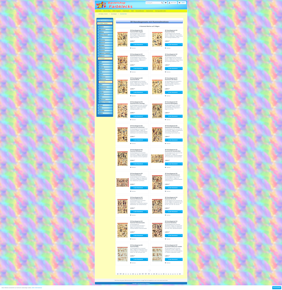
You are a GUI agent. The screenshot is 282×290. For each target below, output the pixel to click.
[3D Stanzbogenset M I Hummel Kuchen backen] (122, 63)
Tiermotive (101, 94)
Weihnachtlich (102, 99)
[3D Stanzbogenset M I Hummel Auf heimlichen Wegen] (122, 134)
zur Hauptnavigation (105, 20)
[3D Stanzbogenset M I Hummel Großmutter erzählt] (157, 254)
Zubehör (101, 113)
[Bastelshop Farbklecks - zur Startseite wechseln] (101, 5)
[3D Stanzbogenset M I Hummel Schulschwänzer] (157, 182)
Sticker (100, 108)
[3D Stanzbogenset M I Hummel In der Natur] (157, 87)
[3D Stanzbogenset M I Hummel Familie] (157, 39)
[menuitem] (155, 2)
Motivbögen (102, 45)
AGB (132, 11)
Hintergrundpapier (103, 34)
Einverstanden (276, 287)
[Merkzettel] (165, 2)
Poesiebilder (102, 50)
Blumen (101, 64)
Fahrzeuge (101, 67)
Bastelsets (101, 27)
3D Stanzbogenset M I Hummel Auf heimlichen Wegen (137, 126)
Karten (100, 37)
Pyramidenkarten (103, 87)
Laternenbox (102, 40)
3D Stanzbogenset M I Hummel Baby (136, 245)
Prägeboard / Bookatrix (104, 53)
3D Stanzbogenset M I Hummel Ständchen (171, 222)
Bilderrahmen (102, 29)
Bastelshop (117, 2)
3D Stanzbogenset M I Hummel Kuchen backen (137, 54)
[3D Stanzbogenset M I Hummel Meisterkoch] (122, 206)
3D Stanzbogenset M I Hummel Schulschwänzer (172, 174)
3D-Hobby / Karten (103, 23)
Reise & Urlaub (102, 89)
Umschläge (101, 110)
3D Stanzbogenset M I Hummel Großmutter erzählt (173, 245)
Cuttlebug (101, 32)
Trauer (100, 97)
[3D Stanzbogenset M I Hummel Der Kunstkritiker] (157, 158)
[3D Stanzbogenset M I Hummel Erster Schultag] (122, 111)
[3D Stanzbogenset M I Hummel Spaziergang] (157, 111)
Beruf (100, 62)
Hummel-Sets (102, 82)
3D (118, 274)
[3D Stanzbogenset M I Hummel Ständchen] (157, 230)
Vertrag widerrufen (160, 11)
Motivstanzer (102, 42)
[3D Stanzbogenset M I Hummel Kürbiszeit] (122, 182)
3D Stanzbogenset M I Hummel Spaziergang (171, 102)
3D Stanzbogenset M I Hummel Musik (136, 78)
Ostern (100, 84)
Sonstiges (101, 92)
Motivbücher (102, 48)
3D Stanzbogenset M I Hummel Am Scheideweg (172, 126)
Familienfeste (102, 69)
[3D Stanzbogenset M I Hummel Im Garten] (157, 63)
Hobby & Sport (102, 76)
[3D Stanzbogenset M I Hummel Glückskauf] (122, 158)
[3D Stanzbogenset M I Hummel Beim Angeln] (122, 39)
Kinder (100, 71)
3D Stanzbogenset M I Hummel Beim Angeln (136, 31)
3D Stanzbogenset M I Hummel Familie (171, 31)
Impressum (126, 11)
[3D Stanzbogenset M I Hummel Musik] (122, 87)
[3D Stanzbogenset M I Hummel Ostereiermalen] (122, 230)
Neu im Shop (106, 11)
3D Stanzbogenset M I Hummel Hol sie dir (171, 198)
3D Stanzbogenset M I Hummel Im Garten (171, 54)
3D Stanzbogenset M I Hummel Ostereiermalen (137, 222)
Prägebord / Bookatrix (104, 102)
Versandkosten (140, 11)
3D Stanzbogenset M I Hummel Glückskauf (136, 150)
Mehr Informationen (37, 287)
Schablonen (102, 56)
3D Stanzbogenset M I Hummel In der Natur (171, 78)
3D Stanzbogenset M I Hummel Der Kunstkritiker (173, 150)
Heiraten (101, 74)
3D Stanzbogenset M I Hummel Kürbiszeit (136, 174)
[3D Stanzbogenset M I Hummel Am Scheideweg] (157, 134)
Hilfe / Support (117, 11)
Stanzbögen (102, 58)
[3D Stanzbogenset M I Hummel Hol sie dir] (157, 206)
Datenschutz (149, 11)
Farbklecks (121, 6)
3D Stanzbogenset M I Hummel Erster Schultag (137, 102)
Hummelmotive (102, 79)
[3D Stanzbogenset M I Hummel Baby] (122, 254)
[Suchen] (162, 2)
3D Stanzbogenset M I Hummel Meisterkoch (136, 198)
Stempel (101, 105)
